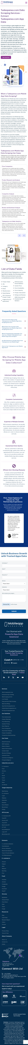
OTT (3, 773)
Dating (3, 809)
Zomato (4, 881)
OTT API (4, 827)
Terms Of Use (5, 933)
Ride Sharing (5, 791)
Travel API (4, 822)
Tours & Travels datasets (8, 853)
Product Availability (6, 733)
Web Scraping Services (7, 692)
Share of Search (6, 746)
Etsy (3, 873)
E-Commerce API (6, 815)
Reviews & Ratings (6, 753)
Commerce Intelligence (7, 757)
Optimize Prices (6, 755)
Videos (3, 922)
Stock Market (5, 804)
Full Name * (5, 563)
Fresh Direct (5, 902)
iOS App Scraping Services (8, 710)
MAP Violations (5, 744)
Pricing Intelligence (6, 760)
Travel (3, 780)
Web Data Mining (6, 703)
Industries (4, 587)
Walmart (4, 868)
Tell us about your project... (8, 593)
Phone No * (4, 575)
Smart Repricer (5, 726)
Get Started (6, 57)
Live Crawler (5, 699)
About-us (4, 939)
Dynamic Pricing (6, 723)
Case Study (4, 917)
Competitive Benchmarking (8, 735)
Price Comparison (6, 728)
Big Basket (4, 897)
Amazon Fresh (5, 899)
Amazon (4, 861)
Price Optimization (6, 717)
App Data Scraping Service (8, 706)
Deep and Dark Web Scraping (9, 701)
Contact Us (4, 942)
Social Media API (6, 829)
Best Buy (4, 870)
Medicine (4, 798)
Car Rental (4, 784)
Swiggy (3, 886)
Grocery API (5, 820)
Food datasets (5, 846)
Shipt (3, 904)
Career (3, 944)
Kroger (3, 908)
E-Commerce (5, 766)
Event (3, 777)
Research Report (6, 919)
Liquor (3, 795)
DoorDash (4, 888)
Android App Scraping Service (9, 708)
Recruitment (5, 807)
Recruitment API (6, 834)
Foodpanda (4, 884)
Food (3, 768)
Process (4, 924)
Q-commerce (5, 793)
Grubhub (4, 879)
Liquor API (4, 831)
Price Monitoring (6, 721)
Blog (3, 915)
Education (4, 800)
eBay (3, 866)
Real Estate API (6, 825)
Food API (4, 818)
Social (3, 775)
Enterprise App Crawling (8, 694)
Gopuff (3, 891)
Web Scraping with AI (7, 696)
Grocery (4, 771)
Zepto (3, 906)
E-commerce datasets (7, 843)
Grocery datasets (6, 848)
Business (4, 802)
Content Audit (5, 750)
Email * (3, 569)
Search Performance (7, 748)
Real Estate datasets (7, 850)
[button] (19, 235)
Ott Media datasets (6, 855)
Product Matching (6, 719)
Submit (14, 611)
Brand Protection (6, 741)
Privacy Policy (5, 931)
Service (3, 580)
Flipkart (4, 864)
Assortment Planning (7, 730)
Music (3, 782)
